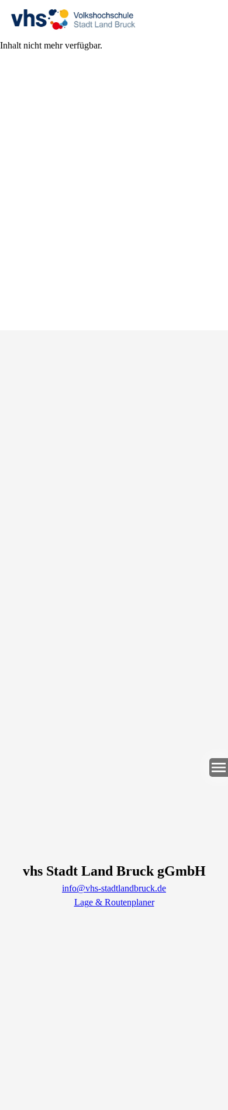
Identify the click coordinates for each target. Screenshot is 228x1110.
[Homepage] (114, 19)
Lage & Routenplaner (114, 902)
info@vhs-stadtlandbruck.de (114, 888)
